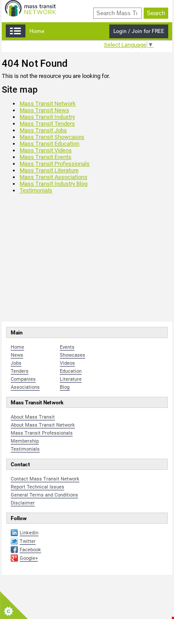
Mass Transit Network (48, 103)
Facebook (30, 550)
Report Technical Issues (37, 487)
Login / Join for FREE (138, 31)
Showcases (72, 355)
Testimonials (36, 190)
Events (67, 347)
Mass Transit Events (45, 157)
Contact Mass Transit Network (45, 479)
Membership (25, 441)
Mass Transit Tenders (47, 123)
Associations (25, 387)
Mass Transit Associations (53, 177)
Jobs (16, 363)
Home (36, 31)
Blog (65, 387)
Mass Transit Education (49, 143)
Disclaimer (23, 503)
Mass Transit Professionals (55, 163)
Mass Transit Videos (46, 150)
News (17, 355)
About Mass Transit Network (43, 425)
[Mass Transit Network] (30, 7)
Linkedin (29, 533)
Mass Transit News (44, 110)
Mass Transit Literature (49, 170)
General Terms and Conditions (44, 495)
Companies (23, 379)
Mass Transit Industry (47, 117)
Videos (67, 363)
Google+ (29, 558)
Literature (71, 379)
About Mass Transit (33, 417)
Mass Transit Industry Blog (53, 183)
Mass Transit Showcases (52, 137)
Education (71, 371)
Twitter (28, 541)
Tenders (20, 371)
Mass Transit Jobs (43, 130)
